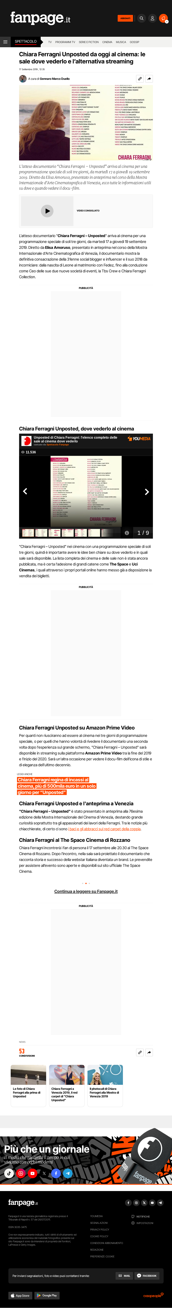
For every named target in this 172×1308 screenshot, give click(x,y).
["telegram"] (68, 1173)
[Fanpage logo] (35, 18)
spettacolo (25, 41)
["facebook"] (56, 1173)
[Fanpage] (23, 1202)
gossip (134, 42)
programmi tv (65, 42)
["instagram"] (21, 1173)
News (22, 1042)
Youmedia (96, 1216)
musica (121, 42)
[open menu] (5, 42)
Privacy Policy (99, 1229)
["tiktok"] (9, 1173)
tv (50, 42)
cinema (107, 42)
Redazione (97, 1249)
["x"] (44, 1173)
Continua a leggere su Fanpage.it (86, 891)
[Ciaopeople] (153, 1296)
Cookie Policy (99, 1236)
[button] (149, 79)
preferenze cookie (102, 1256)
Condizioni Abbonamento (106, 1243)
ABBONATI (125, 18)
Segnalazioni (99, 1222)
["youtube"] (32, 1173)
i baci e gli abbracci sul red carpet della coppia (104, 829)
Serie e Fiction (89, 42)
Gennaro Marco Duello (55, 78)
